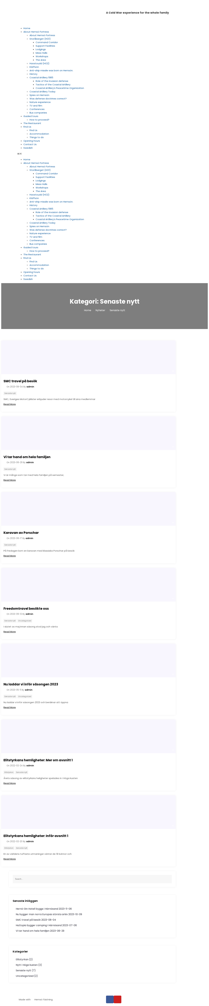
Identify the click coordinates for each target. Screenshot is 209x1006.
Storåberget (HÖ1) (40, 38)
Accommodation (39, 133)
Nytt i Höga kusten (27, 965)
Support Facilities (45, 45)
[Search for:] (92, 879)
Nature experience (40, 102)
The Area (41, 59)
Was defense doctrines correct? (48, 98)
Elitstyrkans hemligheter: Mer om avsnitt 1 (38, 760)
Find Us (27, 126)
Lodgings (41, 49)
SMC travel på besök (20, 381)
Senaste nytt (10, 393)
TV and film (36, 105)
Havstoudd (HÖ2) (39, 63)
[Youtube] (117, 999)
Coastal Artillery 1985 (41, 77)
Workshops (42, 56)
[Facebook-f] (110, 999)
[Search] (169, 879)
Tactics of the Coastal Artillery (53, 84)
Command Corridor (47, 42)
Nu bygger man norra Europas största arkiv (42, 914)
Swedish (28, 147)
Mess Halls (41, 52)
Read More (10, 404)
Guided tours (30, 116)
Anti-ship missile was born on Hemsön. (51, 70)
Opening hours (31, 140)
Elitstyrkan (8, 772)
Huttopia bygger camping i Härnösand (39, 925)
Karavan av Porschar (21, 532)
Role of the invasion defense (52, 81)
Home (26, 28)
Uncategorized (24, 620)
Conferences (37, 109)
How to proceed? (39, 119)
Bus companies (38, 112)
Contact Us (30, 144)
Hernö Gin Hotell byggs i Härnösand (37, 909)
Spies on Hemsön (39, 95)
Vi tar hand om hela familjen (27, 457)
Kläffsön (34, 67)
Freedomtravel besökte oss (26, 608)
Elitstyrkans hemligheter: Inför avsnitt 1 (36, 836)
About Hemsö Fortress (36, 31)
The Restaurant (32, 123)
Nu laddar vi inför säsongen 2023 (31, 684)
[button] (104, 153)
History (33, 74)
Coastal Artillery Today (42, 91)
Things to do (37, 137)
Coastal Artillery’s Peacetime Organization (60, 88)
